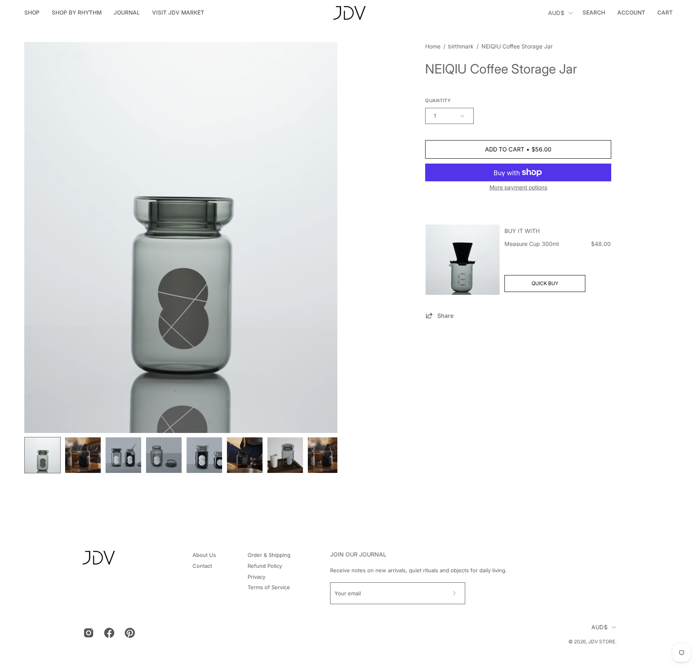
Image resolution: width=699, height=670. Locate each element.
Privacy (256, 576)
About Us (204, 555)
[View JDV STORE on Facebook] (108, 633)
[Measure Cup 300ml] (463, 260)
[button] (77, 13)
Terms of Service (269, 587)
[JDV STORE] (349, 13)
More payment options (518, 187)
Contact (202, 566)
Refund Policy (265, 566)
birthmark (461, 46)
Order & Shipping (269, 555)
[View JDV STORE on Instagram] (88, 633)
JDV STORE (601, 641)
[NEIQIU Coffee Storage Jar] (42, 455)
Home (433, 46)
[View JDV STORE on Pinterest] (129, 633)
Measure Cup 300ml (531, 243)
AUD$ (556, 12)
